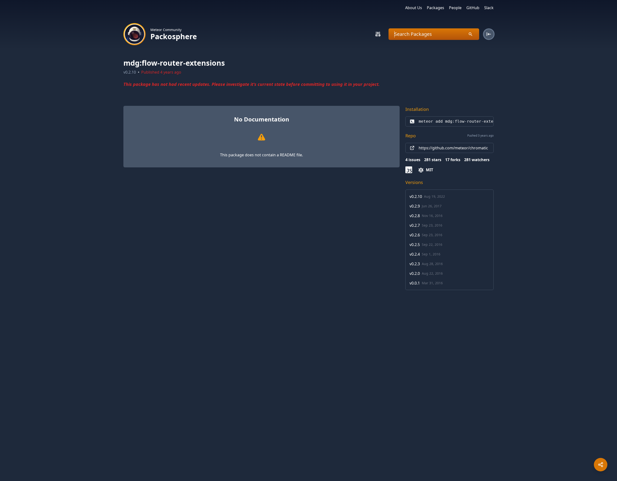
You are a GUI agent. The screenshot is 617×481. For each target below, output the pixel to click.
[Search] (378, 34)
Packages (435, 7)
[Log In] (489, 34)
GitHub (472, 7)
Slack (489, 7)
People (455, 7)
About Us (413, 7)
